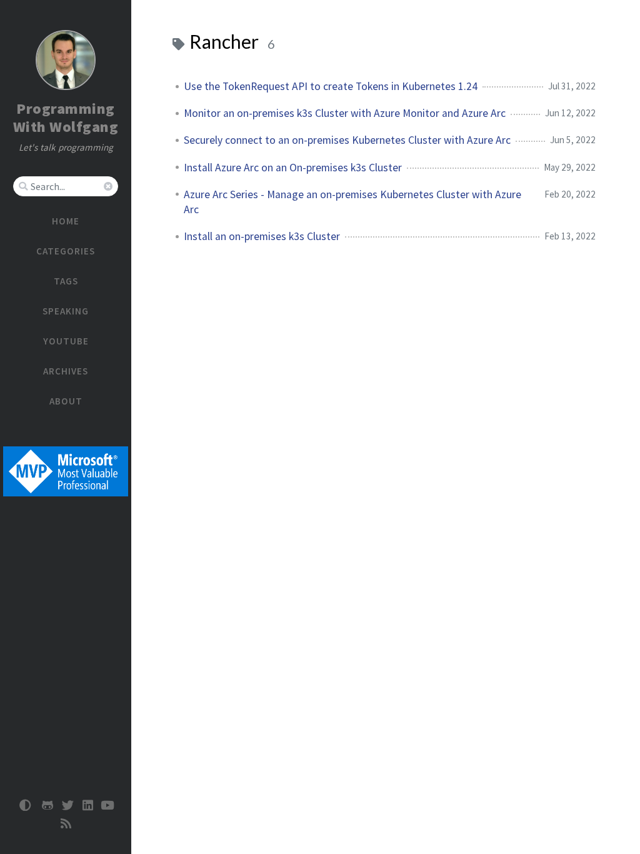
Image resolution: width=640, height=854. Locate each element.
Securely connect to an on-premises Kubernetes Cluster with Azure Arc (347, 140)
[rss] (66, 824)
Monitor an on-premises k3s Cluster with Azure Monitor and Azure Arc (345, 113)
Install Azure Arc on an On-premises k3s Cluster (293, 167)
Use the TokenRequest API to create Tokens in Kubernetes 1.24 (331, 86)
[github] (48, 805)
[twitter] (68, 805)
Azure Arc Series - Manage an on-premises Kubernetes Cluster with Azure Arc (352, 202)
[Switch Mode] (26, 805)
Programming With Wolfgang (66, 117)
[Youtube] (108, 805)
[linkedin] (88, 805)
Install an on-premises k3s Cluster (262, 236)
